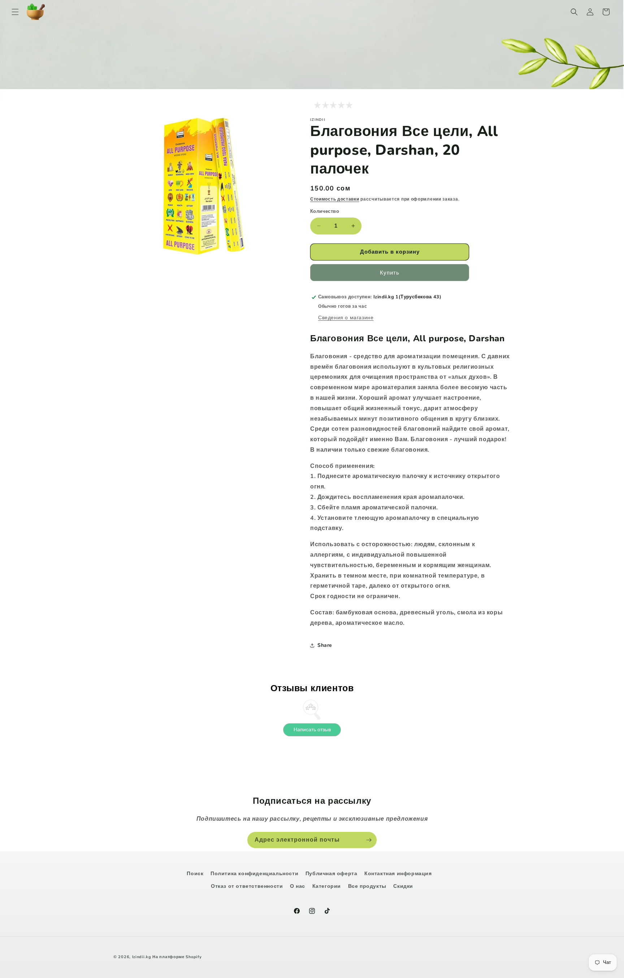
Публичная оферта (332, 873)
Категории (326, 886)
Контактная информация (398, 873)
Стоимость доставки (334, 199)
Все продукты (367, 886)
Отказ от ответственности (247, 886)
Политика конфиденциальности (254, 873)
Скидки (403, 886)
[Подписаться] (369, 840)
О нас (297, 886)
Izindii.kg (141, 957)
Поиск (195, 873)
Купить (389, 272)
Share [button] (324, 645)
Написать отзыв (312, 729)
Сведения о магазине (345, 317)
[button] (15, 12)
